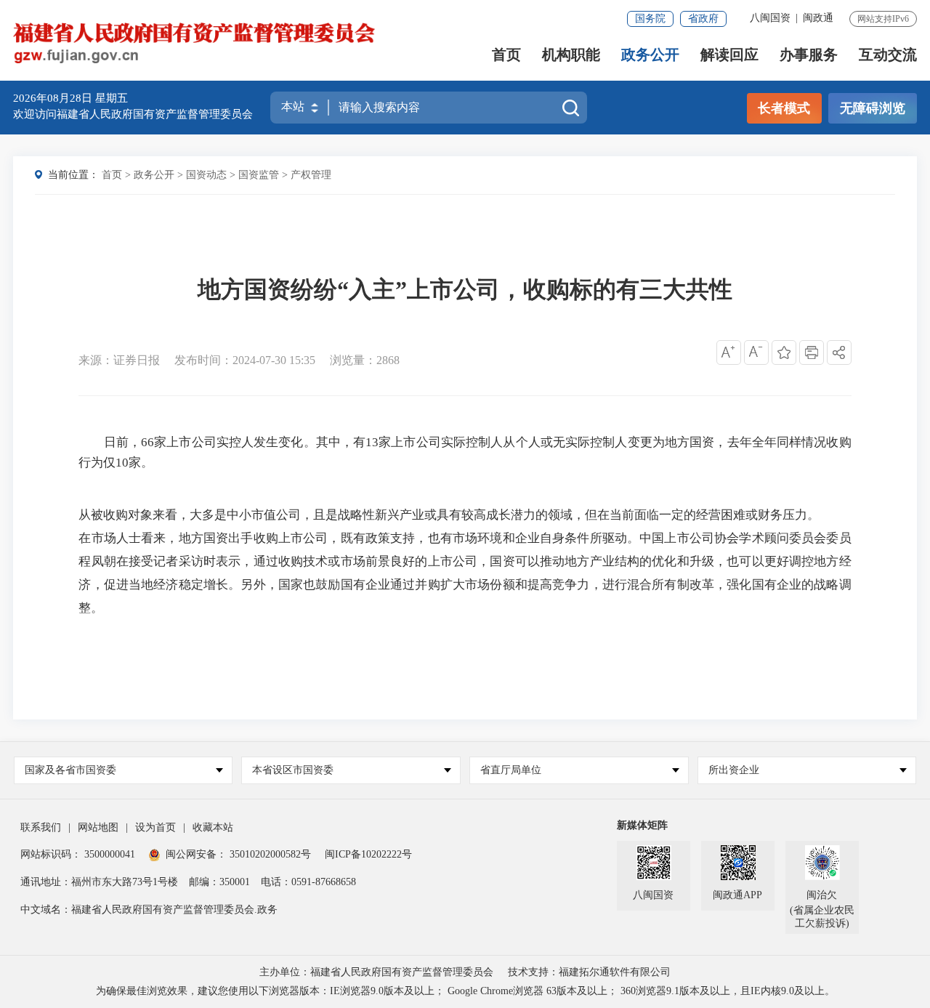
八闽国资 (770, 17)
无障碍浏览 (872, 108)
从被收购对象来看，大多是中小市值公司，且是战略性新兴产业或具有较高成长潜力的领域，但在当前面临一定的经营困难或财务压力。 (449, 515)
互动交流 (888, 55)
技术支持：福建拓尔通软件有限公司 (589, 972)
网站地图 (98, 827)
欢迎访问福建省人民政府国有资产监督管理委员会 (133, 114)
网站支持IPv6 (883, 19)
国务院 (650, 18)
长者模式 (784, 108)
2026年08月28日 (54, 98)
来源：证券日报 (119, 360)
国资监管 (258, 174)
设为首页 (155, 827)
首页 (506, 55)
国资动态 (206, 174)
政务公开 (650, 55)
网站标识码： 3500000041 (77, 854)
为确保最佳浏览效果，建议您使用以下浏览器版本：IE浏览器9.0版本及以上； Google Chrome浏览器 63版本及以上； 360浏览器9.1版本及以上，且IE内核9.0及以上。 (465, 990)
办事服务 (809, 55)
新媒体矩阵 (642, 825)
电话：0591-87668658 (308, 881)
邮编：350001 (219, 881)
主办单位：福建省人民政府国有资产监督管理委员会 (376, 972)
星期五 (111, 98)
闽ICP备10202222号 (368, 854)
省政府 (703, 18)
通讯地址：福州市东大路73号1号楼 (99, 881)
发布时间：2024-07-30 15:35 (244, 360)
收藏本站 (213, 827)
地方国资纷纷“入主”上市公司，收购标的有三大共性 (465, 289)
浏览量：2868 (365, 360)
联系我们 (40, 827)
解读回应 (729, 55)
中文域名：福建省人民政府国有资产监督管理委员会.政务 (149, 909)
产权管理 (311, 174)
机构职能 (571, 55)
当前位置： (73, 174)
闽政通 (818, 17)
